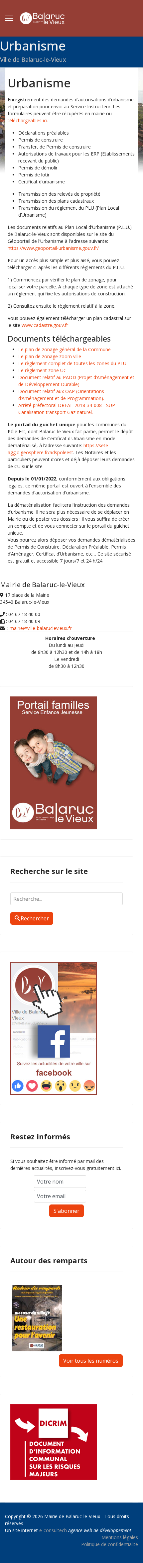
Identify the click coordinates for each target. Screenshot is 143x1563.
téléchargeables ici (27, 120)
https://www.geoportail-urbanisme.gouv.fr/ (53, 248)
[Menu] (9, 18)
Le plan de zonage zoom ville (49, 356)
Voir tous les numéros (90, 1360)
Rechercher (35, 918)
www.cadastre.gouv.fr (45, 325)
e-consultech (53, 1530)
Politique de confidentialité (109, 1544)
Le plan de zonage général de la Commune (64, 349)
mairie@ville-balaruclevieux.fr (41, 628)
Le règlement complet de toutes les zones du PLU (72, 363)
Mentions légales (119, 1537)
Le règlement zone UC (42, 370)
